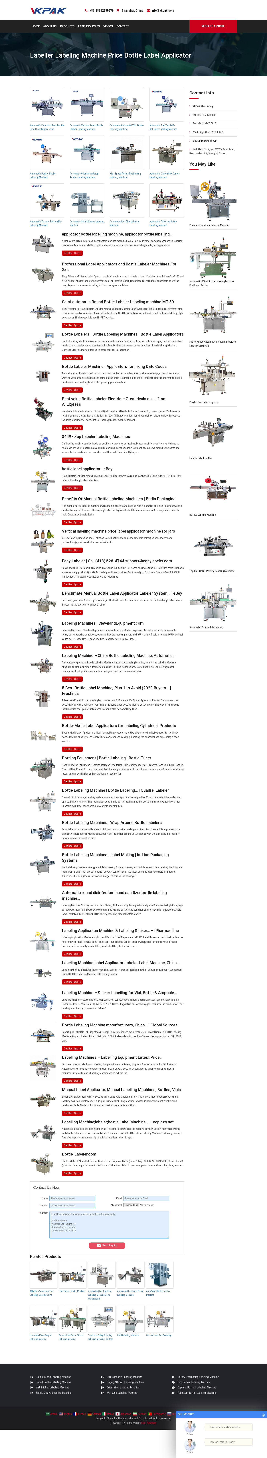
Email (118, 1198)
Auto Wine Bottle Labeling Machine (158, 1293)
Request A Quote (213, 26)
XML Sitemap (148, 1423)
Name (44, 1198)
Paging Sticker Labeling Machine (125, 1382)
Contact (122, 26)
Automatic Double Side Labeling (206, 627)
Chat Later (239, 1448)
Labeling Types (89, 26)
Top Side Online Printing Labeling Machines (211, 571)
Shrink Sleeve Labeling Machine (54, 1392)
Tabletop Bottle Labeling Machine (196, 1392)
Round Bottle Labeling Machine (53, 1382)
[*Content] (41, 1237)
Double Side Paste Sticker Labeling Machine (71, 1337)
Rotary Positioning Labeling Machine (198, 1377)
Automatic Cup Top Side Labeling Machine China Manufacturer (99, 1295)
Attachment (116, 1205)
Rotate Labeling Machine (202, 514)
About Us (49, 26)
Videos (108, 26)
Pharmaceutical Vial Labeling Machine (209, 225)
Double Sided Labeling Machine (53, 1377)
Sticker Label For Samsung (158, 1335)
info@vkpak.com (162, 10)
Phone (44, 1205)
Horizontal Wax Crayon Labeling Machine (40, 1337)
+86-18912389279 (102, 10)
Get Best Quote (72, 253)
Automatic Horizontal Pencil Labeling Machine (130, 1293)
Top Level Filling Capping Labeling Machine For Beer (100, 1337)
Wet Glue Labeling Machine (122, 1392)
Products (67, 26)
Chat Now (220, 1448)
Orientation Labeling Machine (123, 1387)
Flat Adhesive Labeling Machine (124, 1377)
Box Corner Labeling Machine (194, 1382)
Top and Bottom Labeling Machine (196, 1387)
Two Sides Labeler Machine (72, 1291)
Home (36, 26)
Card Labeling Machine (128, 1335)
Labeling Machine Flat (200, 458)
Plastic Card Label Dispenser (204, 402)
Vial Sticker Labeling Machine (52, 1387)
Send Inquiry (109, 1245)
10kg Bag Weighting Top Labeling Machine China (41, 1293)
